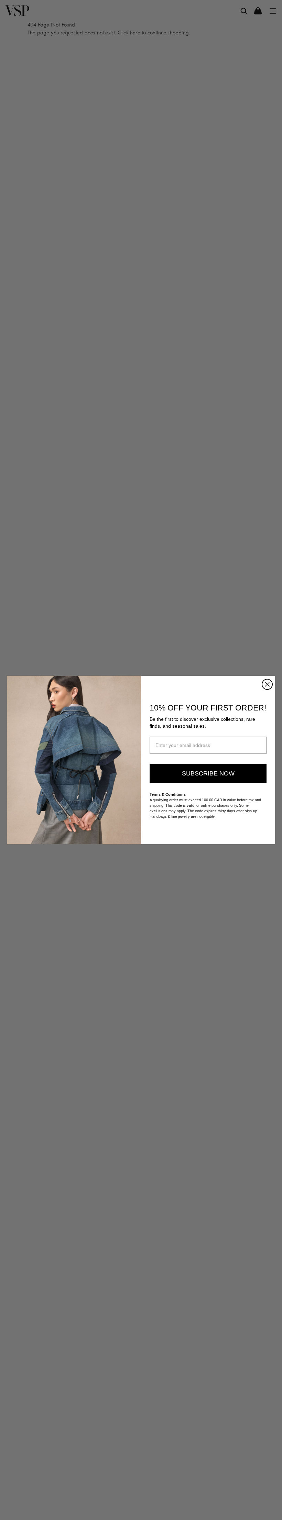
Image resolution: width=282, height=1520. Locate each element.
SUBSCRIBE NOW (208, 773)
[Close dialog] (267, 684)
